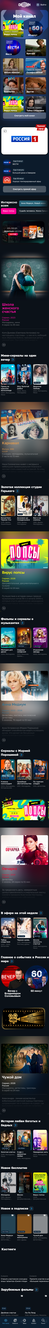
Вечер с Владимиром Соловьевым (13, 993)
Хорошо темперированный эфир (27, 181)
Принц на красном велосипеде (6, 388)
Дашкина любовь (37, 387)
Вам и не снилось (37, 519)
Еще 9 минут (18, 161)
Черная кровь (23, 940)
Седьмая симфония (21, 651)
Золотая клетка (8, 1152)
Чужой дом (38, 1235)
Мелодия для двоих (7, 651)
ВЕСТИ (15, 164)
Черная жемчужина (22, 1236)
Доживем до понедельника (23, 519)
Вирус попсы (38, 1195)
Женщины (5, 1195)
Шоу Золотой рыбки (23, 387)
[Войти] (37, 4)
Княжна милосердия (6, 783)
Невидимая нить (40, 1152)
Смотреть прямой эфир (24, 189)
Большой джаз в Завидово (24, 173)
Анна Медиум (7, 1235)
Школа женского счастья (37, 942)
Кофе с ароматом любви (21, 1154)
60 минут (36, 990)
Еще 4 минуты (18, 170)
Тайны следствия (5, 941)
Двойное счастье (8, 1313)
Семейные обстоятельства (24, 783)
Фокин (20, 1195)
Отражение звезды (38, 651)
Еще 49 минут (18, 178)
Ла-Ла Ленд (30, 1313)
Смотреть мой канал (24, 115)
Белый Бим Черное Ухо (6, 519)
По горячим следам (38, 783)
